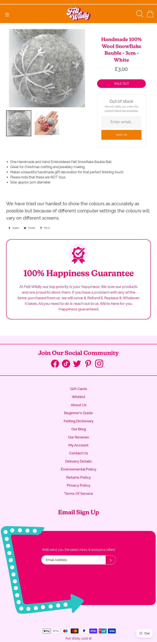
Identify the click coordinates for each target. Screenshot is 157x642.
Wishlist (78, 397)
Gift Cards (78, 389)
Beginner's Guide (78, 413)
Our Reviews (78, 437)
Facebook (56, 364)
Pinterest (89, 364)
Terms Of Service (78, 493)
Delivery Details (78, 461)
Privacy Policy (78, 485)
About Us (78, 405)
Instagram (100, 364)
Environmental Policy (78, 469)
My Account (78, 445)
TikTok (67, 364)
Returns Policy (78, 477)
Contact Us (78, 453)
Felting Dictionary (78, 421)
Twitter (78, 364)
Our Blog (78, 429)
